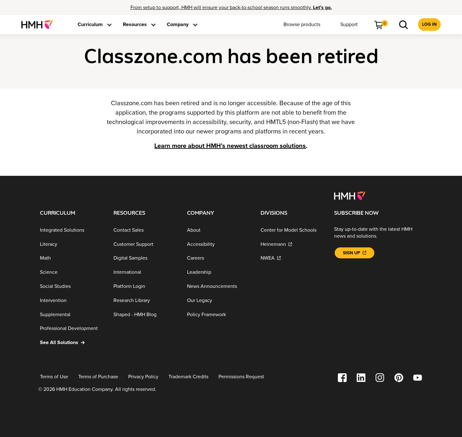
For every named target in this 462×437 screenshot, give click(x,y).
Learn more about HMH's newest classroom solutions (230, 146)
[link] (39, 24)
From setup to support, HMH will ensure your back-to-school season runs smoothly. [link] (231, 7)
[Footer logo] (349, 195)
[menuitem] (39, 24)
